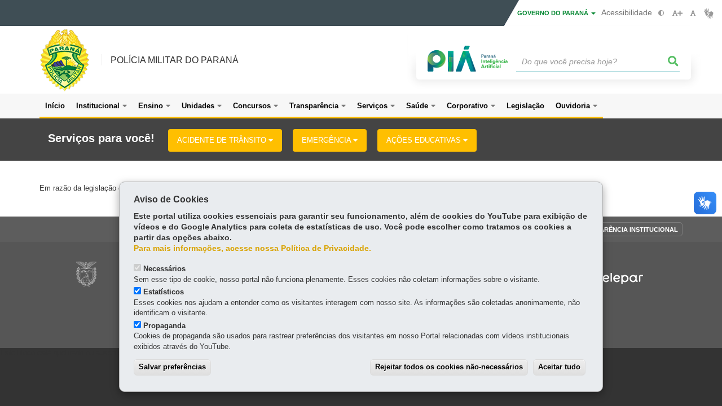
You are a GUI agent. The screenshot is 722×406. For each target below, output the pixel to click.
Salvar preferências (172, 367)
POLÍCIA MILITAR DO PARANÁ (175, 60)
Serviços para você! (101, 138)
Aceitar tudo (559, 367)
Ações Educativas (424, 140)
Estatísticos (163, 292)
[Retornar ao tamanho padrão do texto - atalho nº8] (692, 13)
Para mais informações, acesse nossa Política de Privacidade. (252, 248)
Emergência (327, 140)
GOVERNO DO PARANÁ (553, 13)
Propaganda (164, 325)
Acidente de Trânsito (222, 140)
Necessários (164, 268)
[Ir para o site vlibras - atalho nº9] (708, 13)
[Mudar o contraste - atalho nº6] (661, 13)
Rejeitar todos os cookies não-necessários (449, 367)
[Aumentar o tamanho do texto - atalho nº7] (677, 13)
